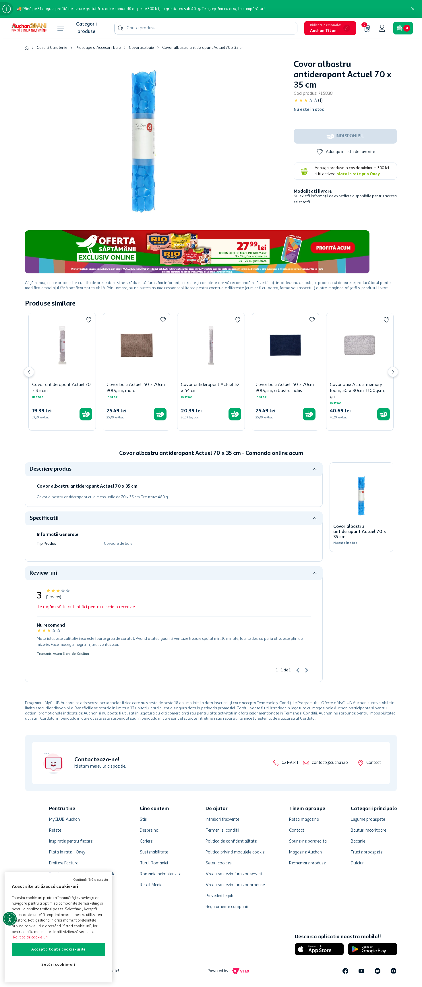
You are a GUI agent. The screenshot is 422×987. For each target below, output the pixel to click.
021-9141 (290, 763)
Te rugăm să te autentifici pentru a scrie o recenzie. (86, 607)
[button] (330, 28)
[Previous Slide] (29, 372)
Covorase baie (141, 48)
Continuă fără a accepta (90, 880)
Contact (373, 763)
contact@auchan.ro (330, 763)
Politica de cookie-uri (30, 937)
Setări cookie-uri (58, 965)
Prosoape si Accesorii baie (98, 48)
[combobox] (205, 28)
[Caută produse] (121, 28)
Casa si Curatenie (52, 48)
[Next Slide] (393, 372)
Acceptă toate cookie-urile (58, 949)
